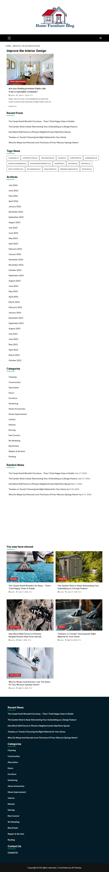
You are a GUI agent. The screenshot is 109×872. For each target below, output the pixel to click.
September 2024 (16, 275)
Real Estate (50, 169)
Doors (62, 158)
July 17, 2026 (23, 592)
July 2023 (13, 334)
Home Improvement (18, 81)
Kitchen (72, 164)
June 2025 (13, 233)
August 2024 (14, 281)
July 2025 (13, 227)
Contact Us (13, 852)
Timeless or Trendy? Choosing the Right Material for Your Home (37, 137)
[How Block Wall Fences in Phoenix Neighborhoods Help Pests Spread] (30, 615)
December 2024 (16, 259)
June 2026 (13, 190)
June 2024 (13, 286)
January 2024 (15, 312)
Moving (85, 164)
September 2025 (16, 217)
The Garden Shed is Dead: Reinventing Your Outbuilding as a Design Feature (43, 126)
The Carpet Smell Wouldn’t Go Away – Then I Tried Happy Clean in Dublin (42, 121)
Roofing (87, 169)
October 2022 (15, 360)
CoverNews (63, 867)
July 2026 (13, 185)
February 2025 (15, 249)
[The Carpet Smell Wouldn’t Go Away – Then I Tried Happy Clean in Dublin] (30, 566)
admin (13, 95)
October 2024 (15, 270)
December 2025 (16, 212)
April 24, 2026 (72, 640)
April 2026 (13, 201)
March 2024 (14, 302)
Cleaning (13, 158)
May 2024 (13, 291)
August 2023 (14, 328)
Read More (12, 106)
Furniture (75, 158)
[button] (9, 37)
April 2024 (13, 296)
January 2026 (15, 206)
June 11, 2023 (23, 95)
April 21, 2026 (23, 688)
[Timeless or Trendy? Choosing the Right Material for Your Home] (79, 615)
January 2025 (15, 254)
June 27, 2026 (72, 592)
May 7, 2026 (22, 640)
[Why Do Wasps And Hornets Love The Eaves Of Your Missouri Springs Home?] (30, 663)
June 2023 (13, 339)
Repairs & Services (69, 169)
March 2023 (14, 355)
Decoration (47, 158)
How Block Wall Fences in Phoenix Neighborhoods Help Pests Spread (40, 132)
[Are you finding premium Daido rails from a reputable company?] (30, 69)
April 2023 (13, 350)
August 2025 (14, 222)
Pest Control (15, 169)
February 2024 (15, 307)
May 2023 (13, 344)
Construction (30, 158)
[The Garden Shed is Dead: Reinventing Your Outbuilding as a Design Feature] (79, 566)
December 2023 (16, 318)
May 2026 (13, 196)
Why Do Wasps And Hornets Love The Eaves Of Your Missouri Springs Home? (43, 142)
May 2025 (13, 238)
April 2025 (13, 243)
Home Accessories (17, 164)
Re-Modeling (34, 169)
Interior (59, 164)
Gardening (91, 158)
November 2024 (16, 265)
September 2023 (16, 323)
